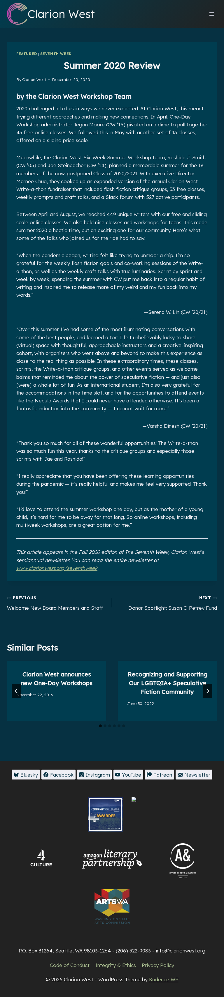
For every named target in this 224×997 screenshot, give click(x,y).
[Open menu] (211, 13)
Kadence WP (163, 979)
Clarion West (34, 79)
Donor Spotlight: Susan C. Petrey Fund (172, 603)
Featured (26, 54)
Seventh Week (56, 54)
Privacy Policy (158, 965)
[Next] (207, 691)
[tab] (100, 725)
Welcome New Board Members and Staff (55, 603)
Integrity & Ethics (115, 965)
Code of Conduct (70, 965)
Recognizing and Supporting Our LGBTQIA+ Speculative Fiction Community (167, 683)
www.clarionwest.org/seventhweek (56, 568)
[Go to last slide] (16, 691)
